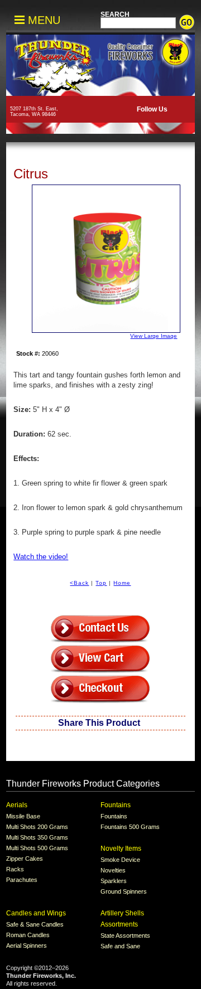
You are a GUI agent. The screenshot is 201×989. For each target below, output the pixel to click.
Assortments (119, 924)
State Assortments (125, 935)
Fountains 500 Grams (130, 826)
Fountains (115, 805)
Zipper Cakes (24, 858)
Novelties (113, 870)
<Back (79, 583)
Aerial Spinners (26, 945)
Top (101, 583)
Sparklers (113, 881)
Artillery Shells (122, 913)
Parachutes (21, 879)
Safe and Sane (120, 946)
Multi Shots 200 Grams (37, 826)
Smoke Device (120, 859)
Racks (15, 869)
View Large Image (153, 336)
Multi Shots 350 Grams (37, 837)
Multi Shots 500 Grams (37, 848)
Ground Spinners (123, 891)
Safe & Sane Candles (35, 924)
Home (122, 583)
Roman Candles (28, 935)
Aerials (16, 805)
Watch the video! (40, 556)
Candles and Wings (36, 913)
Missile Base (23, 816)
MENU (42, 20)
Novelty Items (120, 848)
